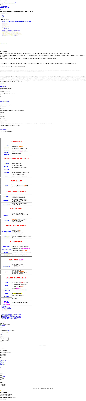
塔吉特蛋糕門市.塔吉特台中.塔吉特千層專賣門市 (10, 35)
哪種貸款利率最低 (3, 360)
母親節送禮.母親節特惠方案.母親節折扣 (8, 315)
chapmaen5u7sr (2, 325)
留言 (10, 330)
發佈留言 (2, 341)
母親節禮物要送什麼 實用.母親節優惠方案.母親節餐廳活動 (11, 316)
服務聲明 (51, 388)
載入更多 (2, 336)
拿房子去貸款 (2, 364)
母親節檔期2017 (4, 306)
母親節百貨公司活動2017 (6, 307)
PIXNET (36, 388)
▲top (1, 334)
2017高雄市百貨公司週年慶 (6, 308)
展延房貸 (1, 363)
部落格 (3, 16)
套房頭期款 (2, 362)
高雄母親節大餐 (4, 27)
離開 (5, 399)
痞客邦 (8, 330)
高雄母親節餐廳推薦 (3, 129)
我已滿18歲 (2, 399)
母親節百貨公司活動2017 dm (4, 101)
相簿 (3, 15)
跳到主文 (1, 9)
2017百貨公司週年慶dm (5, 28)
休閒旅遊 (3, 376)
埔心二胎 (1, 361)
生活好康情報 (4, 7)
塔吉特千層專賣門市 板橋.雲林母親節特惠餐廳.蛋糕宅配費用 (16, 21)
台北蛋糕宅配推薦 (3, 86)
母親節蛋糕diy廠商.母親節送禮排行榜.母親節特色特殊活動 (11, 30)
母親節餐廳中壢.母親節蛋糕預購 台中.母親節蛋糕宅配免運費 (11, 317)
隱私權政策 (48, 388)
